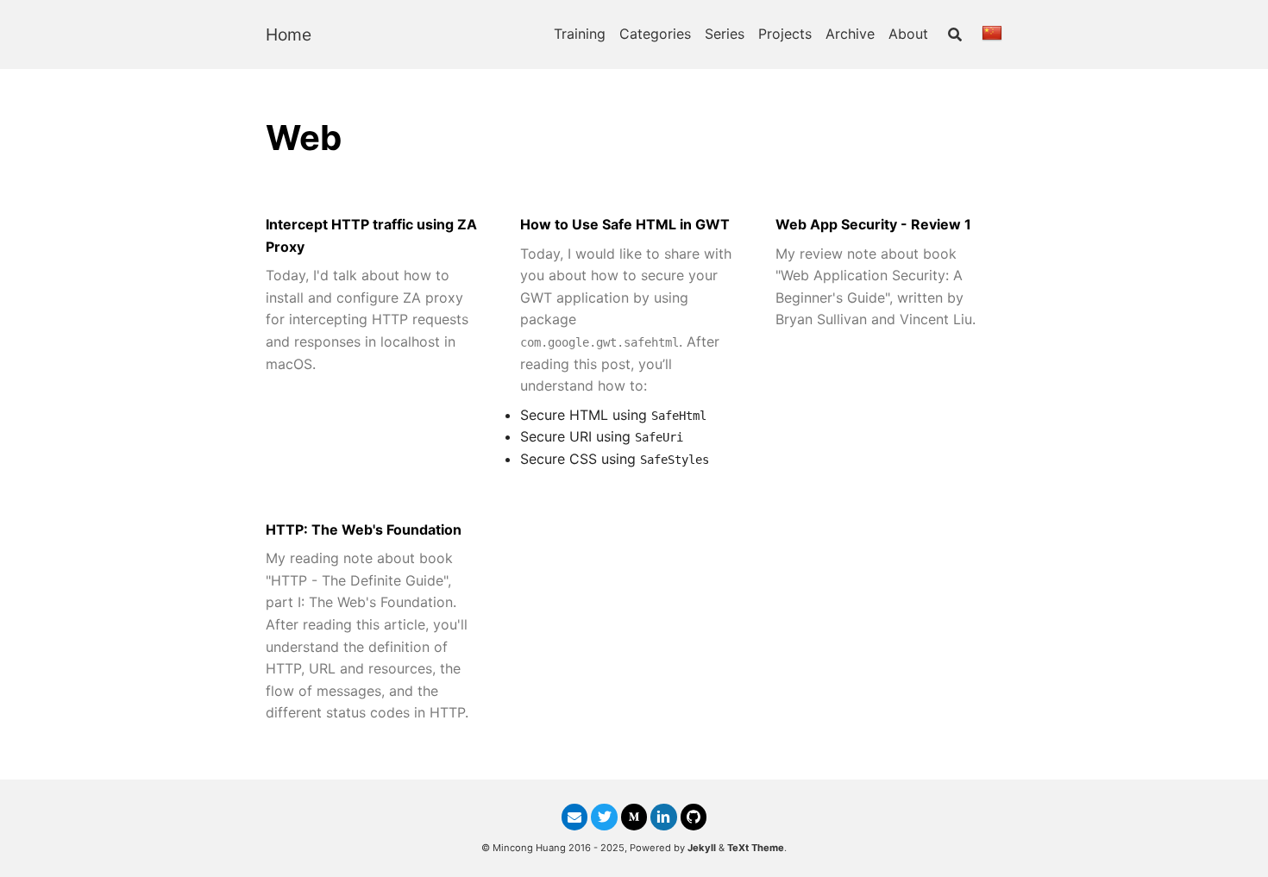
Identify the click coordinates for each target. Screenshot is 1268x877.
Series (724, 33)
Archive (850, 33)
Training (580, 33)
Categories (655, 33)
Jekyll (701, 848)
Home (288, 34)
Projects (785, 33)
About (908, 33)
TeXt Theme (755, 848)
